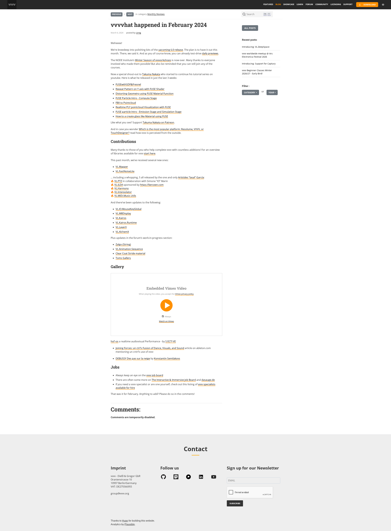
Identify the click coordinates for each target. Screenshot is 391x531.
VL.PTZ (118, 181)
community (321, 4)
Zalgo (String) (123, 244)
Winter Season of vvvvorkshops (153, 60)
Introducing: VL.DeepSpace (255, 46)
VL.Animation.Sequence (129, 249)
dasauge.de (208, 380)
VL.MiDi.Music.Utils (125, 195)
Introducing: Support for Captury (259, 63)
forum (309, 4)
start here (149, 153)
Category (249, 92)
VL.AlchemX (122, 231)
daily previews (210, 53)
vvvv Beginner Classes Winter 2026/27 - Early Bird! (257, 72)
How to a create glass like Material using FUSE (142, 116)
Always (168, 316)
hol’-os (114, 341)
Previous (116, 14)
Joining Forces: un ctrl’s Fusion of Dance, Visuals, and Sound (150, 348)
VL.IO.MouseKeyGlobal (128, 209)
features (268, 4)
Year (271, 92)
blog (278, 4)
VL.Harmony (121, 188)
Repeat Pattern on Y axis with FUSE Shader (140, 89)
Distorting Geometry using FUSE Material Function (145, 93)
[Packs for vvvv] (383, 4)
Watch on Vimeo (166, 321)
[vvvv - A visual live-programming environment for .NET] (11, 4)
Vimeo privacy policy (184, 294)
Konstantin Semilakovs (167, 358)
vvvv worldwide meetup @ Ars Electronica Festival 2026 (257, 55)
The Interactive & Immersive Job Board (174, 380)
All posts (250, 28)
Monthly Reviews (156, 14)
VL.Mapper (122, 166)
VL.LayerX (121, 227)
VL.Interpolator (123, 192)
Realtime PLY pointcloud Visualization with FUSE (143, 107)
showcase (288, 4)
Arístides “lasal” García (191, 177)
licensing (336, 4)
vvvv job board (154, 375)
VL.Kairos (121, 218)
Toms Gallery (123, 258)
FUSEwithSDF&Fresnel (128, 84)
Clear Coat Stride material (130, 253)
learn (300, 4)
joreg (138, 32)
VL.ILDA (118, 184)
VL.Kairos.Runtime (126, 222)
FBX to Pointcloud (126, 102)
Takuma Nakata (151, 74)
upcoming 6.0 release (170, 49)
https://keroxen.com (152, 184)
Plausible (129, 524)
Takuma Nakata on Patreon (158, 122)
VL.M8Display (123, 213)
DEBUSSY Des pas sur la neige (133, 358)
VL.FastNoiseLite (125, 171)
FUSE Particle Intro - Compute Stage (136, 98)
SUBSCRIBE (235, 503)
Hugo (125, 520)
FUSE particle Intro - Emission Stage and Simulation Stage (148, 111)
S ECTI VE (170, 341)
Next (130, 14)
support (348, 4)
